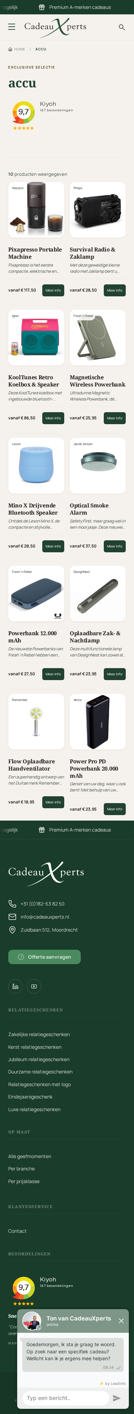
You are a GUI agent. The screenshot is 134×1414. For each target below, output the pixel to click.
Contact (17, 1231)
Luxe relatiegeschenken (34, 1109)
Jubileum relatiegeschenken (38, 1059)
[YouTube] (34, 986)
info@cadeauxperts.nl (45, 916)
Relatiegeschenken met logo (39, 1084)
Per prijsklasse (24, 1181)
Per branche (21, 1168)
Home (19, 49)
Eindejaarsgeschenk (30, 1096)
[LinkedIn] (15, 986)
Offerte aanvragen (45, 957)
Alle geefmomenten (29, 1156)
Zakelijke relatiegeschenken (39, 1034)
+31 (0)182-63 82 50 (43, 903)
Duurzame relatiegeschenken (40, 1071)
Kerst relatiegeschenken (35, 1047)
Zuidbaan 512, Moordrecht (49, 929)
